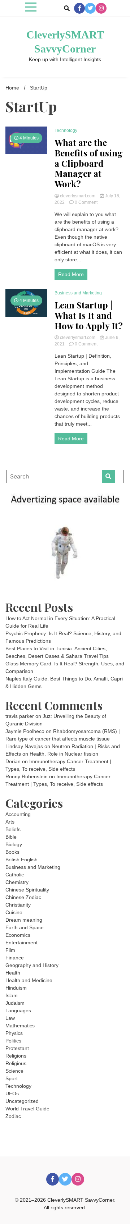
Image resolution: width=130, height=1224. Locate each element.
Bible (11, 837)
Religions (15, 1056)
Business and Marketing (78, 292)
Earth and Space (24, 927)
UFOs (12, 1093)
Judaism (15, 1003)
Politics (13, 1041)
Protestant (17, 1048)
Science (14, 1071)
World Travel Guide (27, 1108)
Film (10, 950)
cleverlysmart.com (77, 195)
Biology (13, 844)
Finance (14, 958)
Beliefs (13, 829)
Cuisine (13, 912)
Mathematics (20, 1025)
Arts (9, 822)
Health (12, 973)
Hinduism (16, 988)
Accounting (18, 814)
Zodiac (13, 1116)
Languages (18, 1010)
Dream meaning (23, 920)
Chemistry (17, 882)
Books (12, 852)
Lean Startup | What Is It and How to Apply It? (89, 315)
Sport (11, 1078)
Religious (15, 1063)
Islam (11, 995)
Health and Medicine (28, 980)
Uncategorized (22, 1101)
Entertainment (21, 942)
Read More (71, 274)
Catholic (14, 874)
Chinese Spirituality (27, 890)
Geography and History (31, 965)
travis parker (19, 716)
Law (10, 1018)
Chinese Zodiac (23, 897)
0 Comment (86, 202)
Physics (14, 1033)
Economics (17, 935)
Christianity (18, 905)
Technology (66, 130)
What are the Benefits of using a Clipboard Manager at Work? (89, 163)
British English (21, 859)
